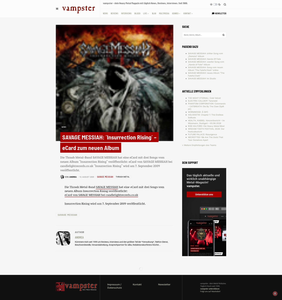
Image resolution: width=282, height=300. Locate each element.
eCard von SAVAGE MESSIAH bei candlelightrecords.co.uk (101, 195)
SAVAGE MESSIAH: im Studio (202, 78)
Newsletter (164, 284)
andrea (79, 237)
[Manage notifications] (275, 293)
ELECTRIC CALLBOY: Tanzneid (202, 101)
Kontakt (137, 284)
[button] (57, 9)
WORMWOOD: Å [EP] (198, 112)
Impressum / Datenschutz (114, 286)
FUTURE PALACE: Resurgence (202, 134)
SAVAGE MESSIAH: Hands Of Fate (204, 59)
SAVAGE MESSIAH (105, 176)
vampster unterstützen (209, 289)
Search (223, 35)
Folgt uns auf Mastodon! (210, 291)
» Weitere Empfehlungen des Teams (199, 145)
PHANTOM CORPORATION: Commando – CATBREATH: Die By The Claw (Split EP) (207, 106)
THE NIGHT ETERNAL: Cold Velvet (204, 98)
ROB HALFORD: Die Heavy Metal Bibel (206, 126)
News (64, 127)
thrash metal (123, 177)
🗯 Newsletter (219, 13)
